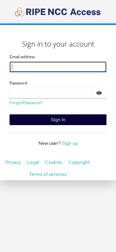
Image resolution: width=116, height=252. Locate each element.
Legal (33, 162)
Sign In (58, 119)
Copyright (79, 162)
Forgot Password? (26, 102)
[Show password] (99, 93)
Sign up (70, 143)
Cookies (53, 162)
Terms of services (47, 174)
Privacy (13, 162)
